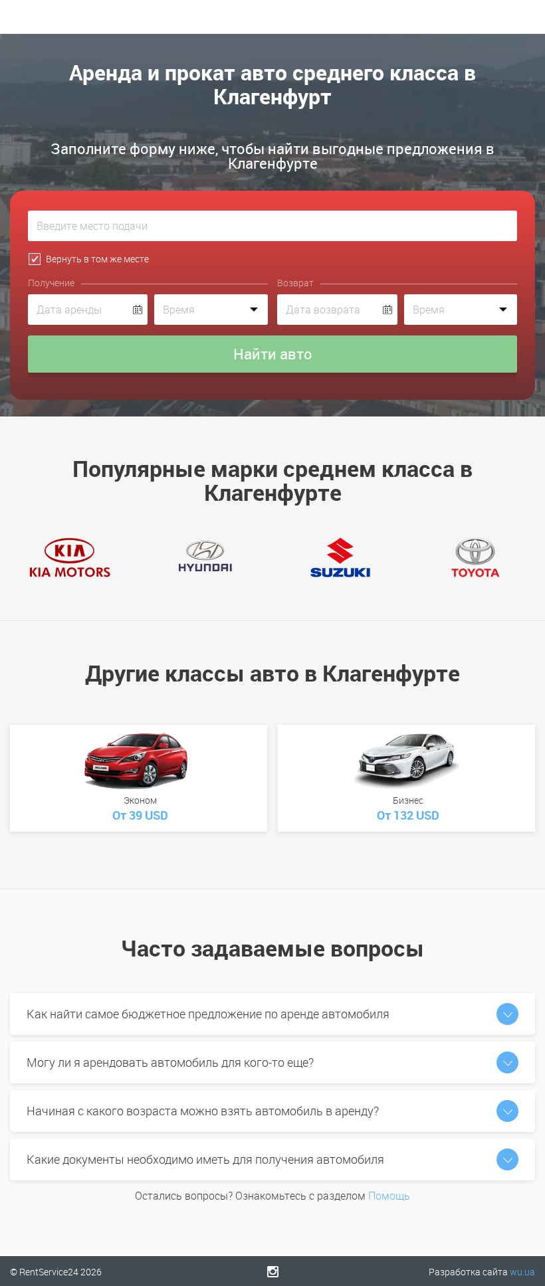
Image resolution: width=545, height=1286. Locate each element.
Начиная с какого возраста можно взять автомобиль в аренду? (203, 1111)
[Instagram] (272, 1271)
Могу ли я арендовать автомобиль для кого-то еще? (170, 1062)
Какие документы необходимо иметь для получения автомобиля (205, 1159)
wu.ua (522, 1271)
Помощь (389, 1195)
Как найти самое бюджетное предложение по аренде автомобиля (208, 1014)
